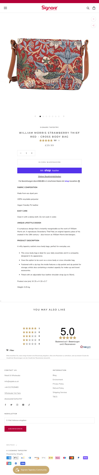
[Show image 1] (40, 116)
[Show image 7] (58, 116)
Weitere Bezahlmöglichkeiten (49, 176)
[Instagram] (17, 404)
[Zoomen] (93, 19)
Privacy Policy (58, 384)
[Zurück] (35, 116)
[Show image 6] (55, 116)
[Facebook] (5, 404)
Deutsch (10, 445)
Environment (58, 379)
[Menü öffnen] (5, 8)
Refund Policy (58, 388)
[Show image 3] (46, 116)
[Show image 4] (49, 116)
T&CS (55, 396)
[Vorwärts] (63, 116)
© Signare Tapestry (16, 450)
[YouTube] (23, 404)
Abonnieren (15, 429)
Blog (54, 375)
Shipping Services (60, 392)
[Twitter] (11, 404)
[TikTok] (29, 404)
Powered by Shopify (14, 454)
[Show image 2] (43, 116)
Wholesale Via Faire (13, 393)
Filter (11, 350)
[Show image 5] (52, 116)
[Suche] (88, 8)
